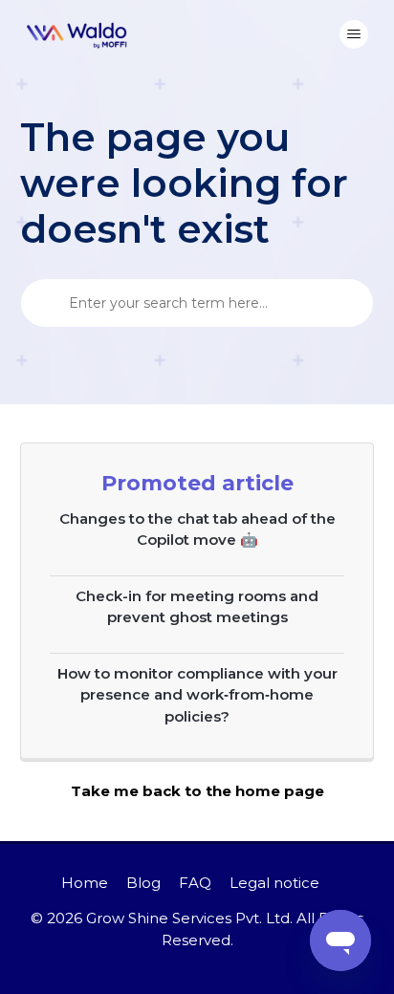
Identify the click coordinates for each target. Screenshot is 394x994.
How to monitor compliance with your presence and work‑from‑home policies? (197, 694)
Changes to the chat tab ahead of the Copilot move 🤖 (197, 529)
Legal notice (274, 883)
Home (84, 883)
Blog (143, 883)
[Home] (77, 34)
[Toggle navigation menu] (354, 34)
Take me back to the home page (197, 791)
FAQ (195, 883)
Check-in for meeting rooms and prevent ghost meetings (197, 607)
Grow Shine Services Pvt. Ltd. (189, 918)
